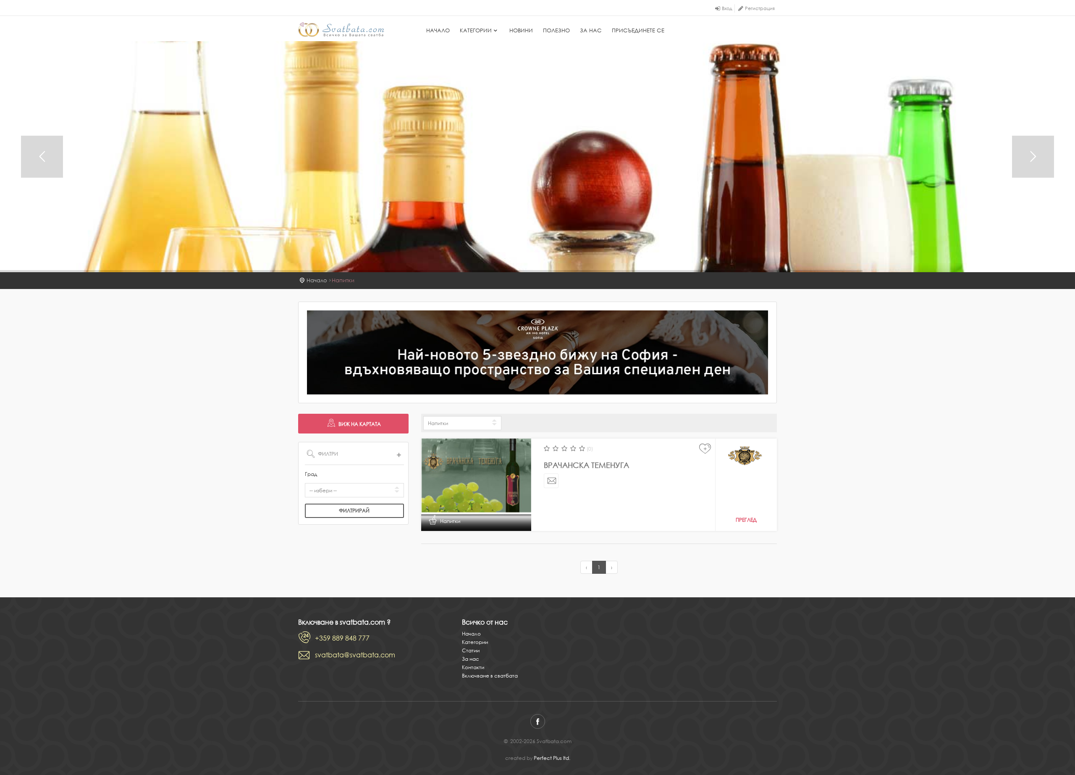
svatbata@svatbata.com (355, 655)
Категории (476, 30)
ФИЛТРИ (328, 453)
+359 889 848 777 (342, 638)
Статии (471, 650)
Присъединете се (638, 30)
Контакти (473, 667)
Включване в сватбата (490, 675)
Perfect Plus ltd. (552, 758)
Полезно (556, 30)
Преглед (746, 519)
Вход (727, 8)
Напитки (343, 280)
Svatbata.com (341, 29)
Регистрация (760, 8)
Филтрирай (354, 510)
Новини (521, 30)
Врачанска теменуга (586, 465)
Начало (438, 30)
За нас (591, 30)
